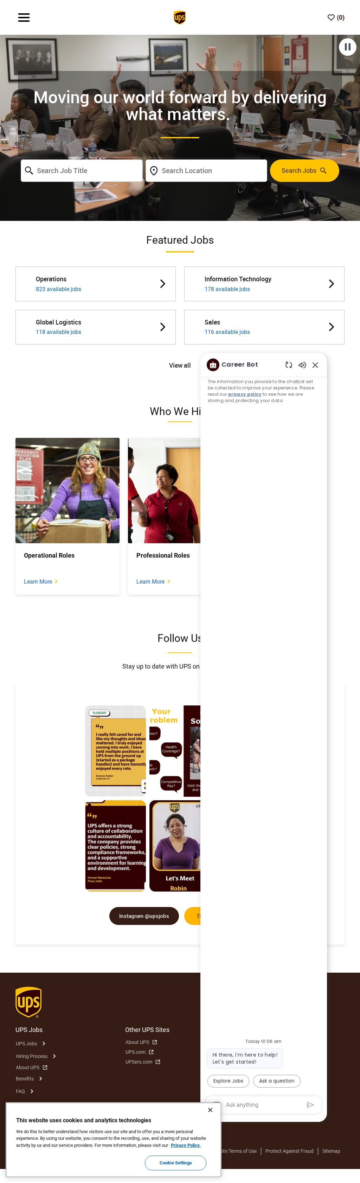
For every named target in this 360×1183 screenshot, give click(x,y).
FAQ (20, 1091)
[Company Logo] (180, 17)
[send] (310, 1104)
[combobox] (81, 170)
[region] (263, 734)
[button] (180, 365)
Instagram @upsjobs (144, 915)
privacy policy (245, 394)
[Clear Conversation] (289, 364)
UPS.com (136, 1052)
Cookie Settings (176, 1162)
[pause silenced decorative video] (347, 47)
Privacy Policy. (186, 1145)
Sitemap (331, 1151)
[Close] (210, 1110)
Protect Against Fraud (289, 1151)
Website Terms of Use (233, 1151)
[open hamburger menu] (23, 17)
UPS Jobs (26, 1043)
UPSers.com (139, 1061)
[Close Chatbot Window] (315, 365)
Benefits (25, 1078)
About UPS (27, 1067)
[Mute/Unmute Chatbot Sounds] (302, 365)
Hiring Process (31, 1056)
